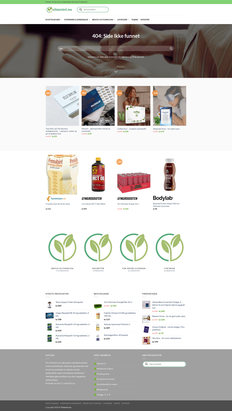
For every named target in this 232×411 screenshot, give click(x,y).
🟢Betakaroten (101, 389)
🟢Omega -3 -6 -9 (102, 394)
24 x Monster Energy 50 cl (128, 204)
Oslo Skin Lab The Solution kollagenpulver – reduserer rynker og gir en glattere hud (61, 131)
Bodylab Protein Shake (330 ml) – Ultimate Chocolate (167, 204)
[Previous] (46, 114)
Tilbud (134, 19)
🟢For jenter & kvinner (104, 379)
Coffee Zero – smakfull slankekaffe (131, 129)
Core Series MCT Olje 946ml (93, 204)
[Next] (186, 114)
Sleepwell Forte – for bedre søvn (166, 129)
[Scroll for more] (116, 71)
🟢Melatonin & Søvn (103, 368)
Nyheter (145, 19)
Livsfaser (122, 19)
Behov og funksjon (102, 19)
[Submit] (171, 48)
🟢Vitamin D (100, 363)
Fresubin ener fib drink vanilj (58, 204)
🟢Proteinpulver (101, 374)
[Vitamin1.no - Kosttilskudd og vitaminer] (59, 9)
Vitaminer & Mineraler (76, 19)
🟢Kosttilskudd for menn (105, 384)
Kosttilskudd (53, 19)
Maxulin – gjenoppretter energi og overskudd (96, 129)
